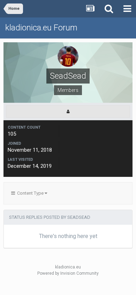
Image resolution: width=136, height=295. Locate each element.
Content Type (30, 193)
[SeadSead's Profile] (68, 111)
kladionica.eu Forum (41, 28)
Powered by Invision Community (68, 273)
